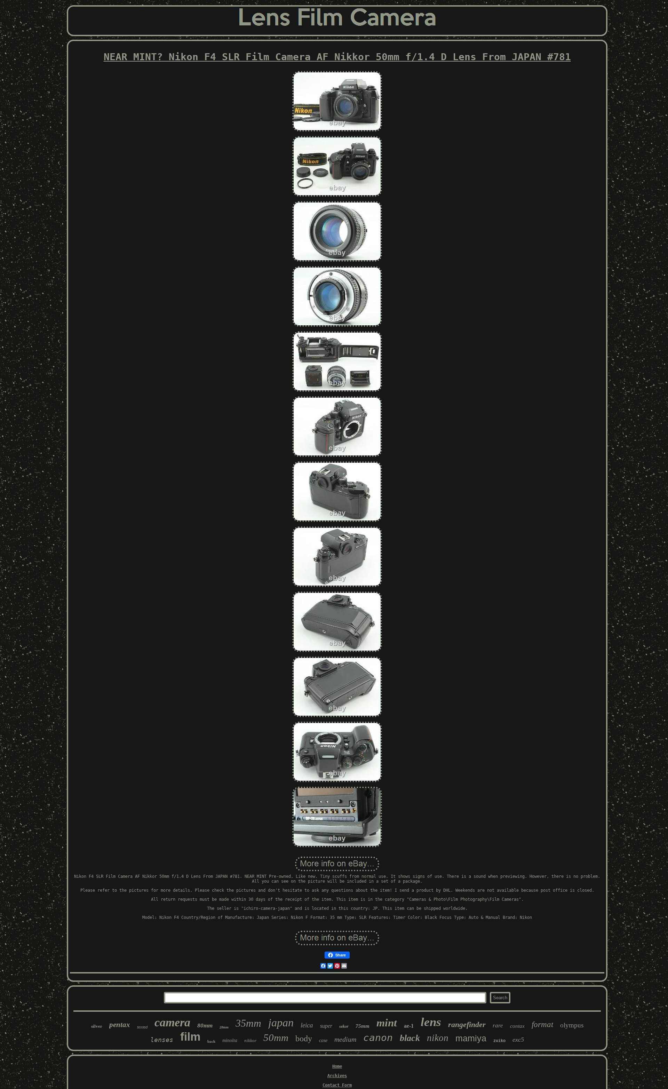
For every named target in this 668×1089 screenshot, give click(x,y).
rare (498, 1025)
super (326, 1026)
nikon (437, 1038)
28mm (224, 1027)
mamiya (470, 1038)
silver (96, 1026)
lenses (161, 1039)
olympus (571, 1025)
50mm (275, 1037)
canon (378, 1037)
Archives (337, 1075)
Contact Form (337, 1085)
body (303, 1038)
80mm (205, 1025)
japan (281, 1022)
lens (431, 1022)
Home (337, 1066)
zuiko (499, 1041)
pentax (119, 1024)
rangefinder (467, 1024)
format (542, 1024)
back (211, 1041)
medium (345, 1039)
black (410, 1038)
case (323, 1040)
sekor (344, 1026)
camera (172, 1022)
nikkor (250, 1040)
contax (517, 1026)
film (190, 1036)
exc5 (518, 1039)
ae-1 (409, 1026)
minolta (229, 1040)
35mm (248, 1023)
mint (386, 1023)
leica (307, 1025)
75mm (362, 1026)
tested (142, 1027)
